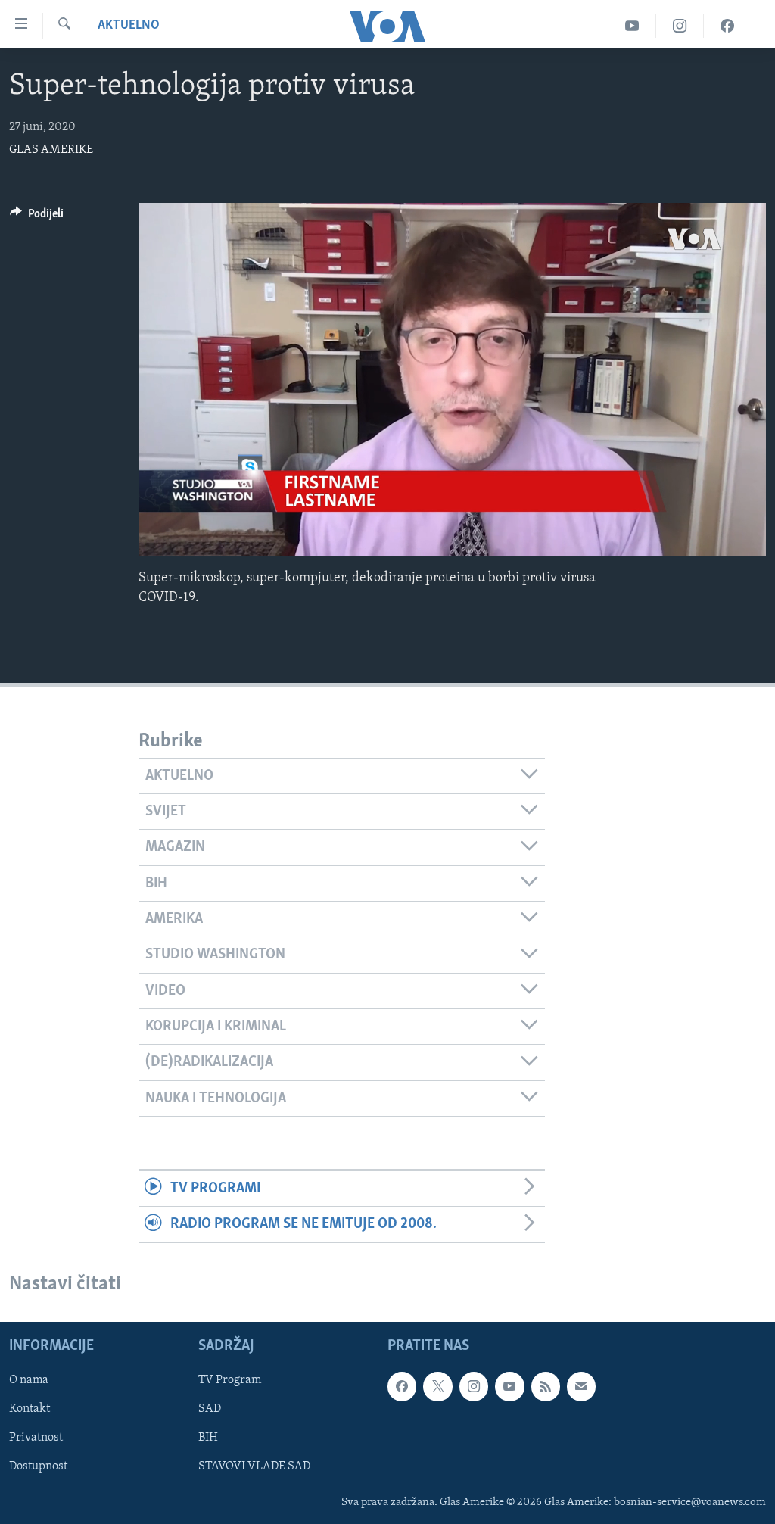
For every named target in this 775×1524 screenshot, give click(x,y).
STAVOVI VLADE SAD (254, 1466)
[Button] (37, 217)
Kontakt (29, 1409)
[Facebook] (727, 26)
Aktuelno (129, 26)
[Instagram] (680, 26)
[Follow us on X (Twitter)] (437, 1386)
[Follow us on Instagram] (473, 1386)
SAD (209, 1409)
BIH (208, 1438)
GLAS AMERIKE (51, 150)
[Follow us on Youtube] (509, 1386)
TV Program (229, 1380)
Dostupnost (38, 1466)
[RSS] (545, 1386)
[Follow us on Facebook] (402, 1386)
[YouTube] (632, 26)
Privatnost (36, 1438)
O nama (28, 1380)
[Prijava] (581, 1386)
